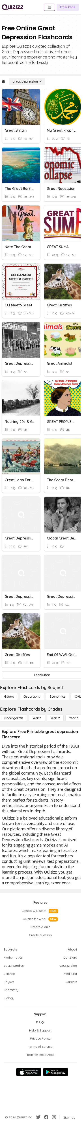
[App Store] (28, 1072)
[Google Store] (55, 1072)
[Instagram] (54, 1117)
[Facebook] (46, 1117)
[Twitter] (38, 1117)
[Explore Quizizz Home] (12, 7)
